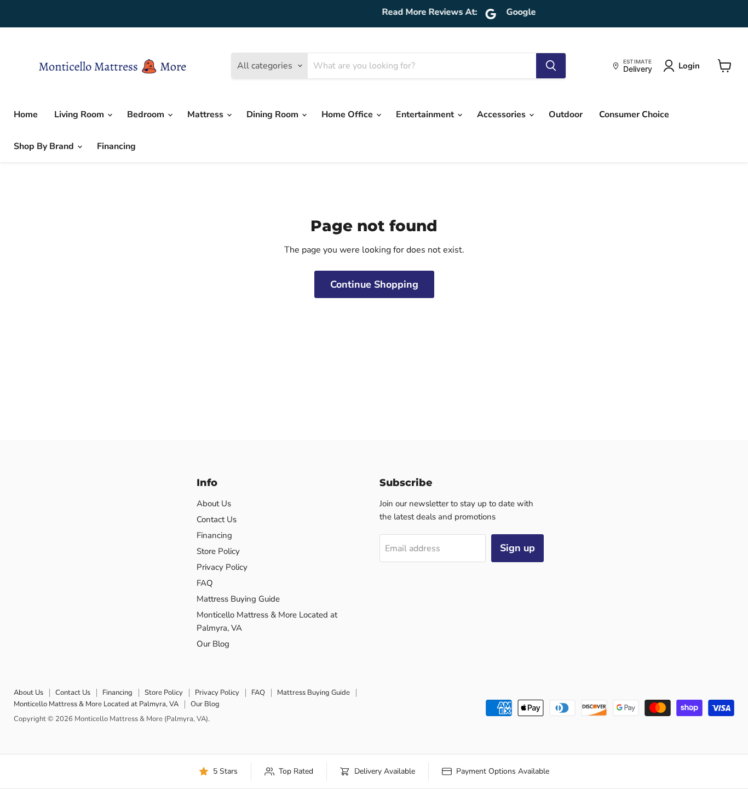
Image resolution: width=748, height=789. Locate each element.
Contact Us (217, 519)
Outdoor (566, 114)
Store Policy (218, 551)
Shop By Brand (45, 146)
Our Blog (213, 643)
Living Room (80, 114)
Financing (116, 146)
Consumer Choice (634, 114)
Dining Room (273, 114)
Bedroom (146, 114)
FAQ (205, 583)
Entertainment (426, 114)
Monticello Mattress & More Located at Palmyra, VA (96, 704)
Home (26, 114)
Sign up (517, 547)
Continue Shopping (374, 284)
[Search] (551, 65)
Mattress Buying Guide (238, 598)
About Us (214, 503)
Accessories (502, 114)
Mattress (206, 114)
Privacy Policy (222, 567)
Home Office (348, 114)
